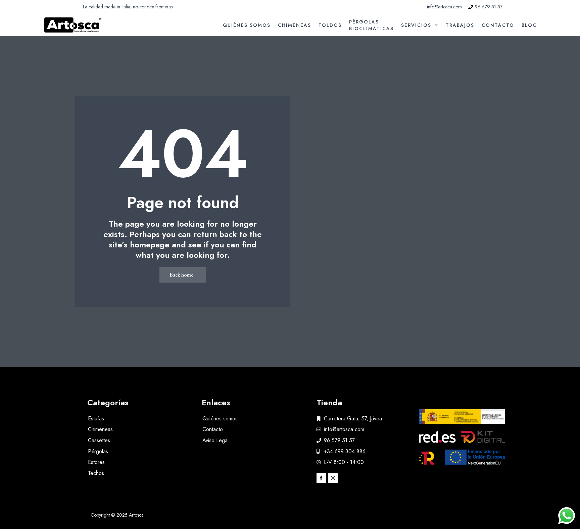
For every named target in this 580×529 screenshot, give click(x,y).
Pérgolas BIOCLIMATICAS (371, 25)
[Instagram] (333, 478)
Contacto (498, 25)
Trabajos (460, 25)
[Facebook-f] (321, 478)
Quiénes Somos (247, 25)
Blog (529, 25)
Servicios (416, 25)
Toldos (330, 25)
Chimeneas (294, 25)
